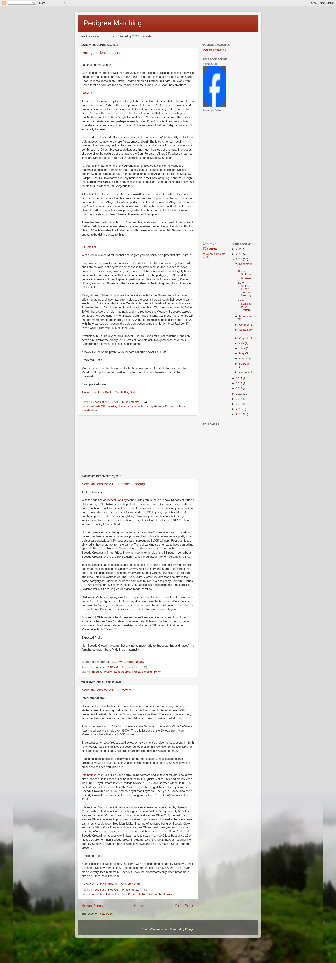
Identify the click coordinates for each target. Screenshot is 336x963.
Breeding (111, 406)
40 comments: (131, 401)
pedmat (212, 248)
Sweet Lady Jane (93, 392)
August (243, 338)
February (244, 363)
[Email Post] (145, 401)
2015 (239, 388)
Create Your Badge (212, 110)
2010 (239, 414)
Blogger (190, 929)
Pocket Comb (114, 392)
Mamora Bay (135, 661)
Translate (145, 36)
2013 (239, 398)
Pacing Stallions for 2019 (101, 53)
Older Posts (184, 906)
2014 (239, 393)
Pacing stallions (154, 406)
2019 (239, 254)
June (242, 348)
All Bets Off (89, 247)
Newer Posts (92, 906)
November (245, 316)
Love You (121, 894)
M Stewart (118, 661)
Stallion (141, 894)
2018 (239, 259)
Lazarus (87, 93)
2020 (239, 249)
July (242, 343)
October (244, 324)
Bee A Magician (129, 884)
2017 (239, 378)
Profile (169, 406)
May (242, 353)
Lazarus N (136, 406)
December (245, 263)
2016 (239, 383)
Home (139, 906)
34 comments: (131, 889)
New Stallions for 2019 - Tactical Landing (113, 484)
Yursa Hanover (106, 884)
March (243, 358)
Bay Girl (129, 392)
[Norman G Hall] (214, 106)
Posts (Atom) (106, 913)
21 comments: (131, 667)
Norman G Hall (210, 64)
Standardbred (90, 410)
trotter (157, 671)
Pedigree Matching (112, 23)
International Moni (93, 774)
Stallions (180, 406)
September (246, 329)
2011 (239, 409)
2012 (239, 403)
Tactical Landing (116, 500)
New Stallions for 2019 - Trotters (107, 690)
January (244, 372)
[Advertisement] (138, 445)
